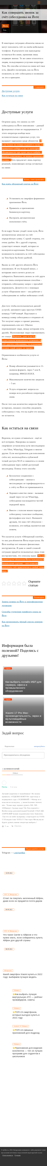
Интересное (13, 894)
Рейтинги (17, 990)
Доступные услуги (11, 91)
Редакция (17, 1155)
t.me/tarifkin (19, 852)
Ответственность (7, 1155)
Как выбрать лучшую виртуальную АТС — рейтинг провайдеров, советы (27, 997)
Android (16, 1026)
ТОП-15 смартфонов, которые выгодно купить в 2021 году (26, 1015)
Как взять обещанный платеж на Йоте (20, 184)
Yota (4, 30)
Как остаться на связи (12, 95)
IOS (5, 894)
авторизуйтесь (39, 746)
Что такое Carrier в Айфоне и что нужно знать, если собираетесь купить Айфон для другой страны (23, 938)
